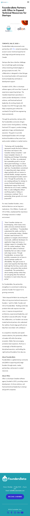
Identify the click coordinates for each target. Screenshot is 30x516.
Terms (20, 509)
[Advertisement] (15, 414)
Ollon (13, 49)
